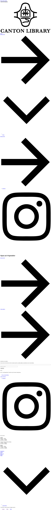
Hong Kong (2, 451)
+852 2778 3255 (3, 376)
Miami (1, 454)
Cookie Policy (4, 505)
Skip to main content (3, 0)
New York (2, 453)
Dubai (1, 455)
